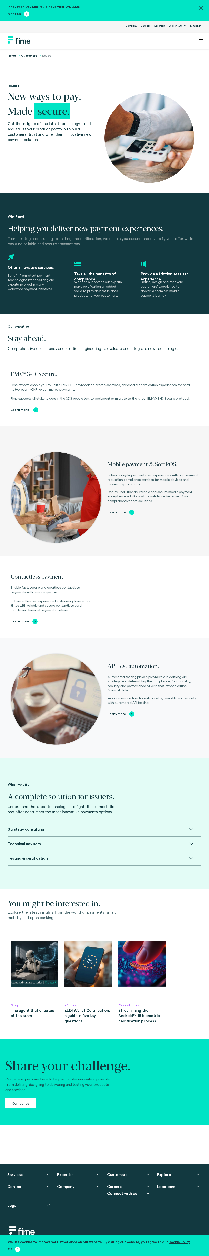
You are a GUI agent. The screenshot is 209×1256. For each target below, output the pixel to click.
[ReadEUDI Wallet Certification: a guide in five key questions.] (88, 970)
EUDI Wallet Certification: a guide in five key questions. (87, 1015)
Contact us (20, 1103)
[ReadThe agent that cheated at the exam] (34, 970)
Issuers (46, 55)
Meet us (15, 14)
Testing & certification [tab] (28, 858)
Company (131, 25)
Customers (29, 55)
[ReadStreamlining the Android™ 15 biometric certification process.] (142, 970)
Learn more (20, 409)
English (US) (176, 25)
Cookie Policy (179, 1242)
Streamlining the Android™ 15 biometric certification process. (139, 1015)
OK (10, 1249)
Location (159, 25)
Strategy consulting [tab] (26, 829)
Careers (146, 25)
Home (12, 55)
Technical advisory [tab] (24, 843)
